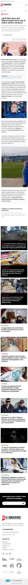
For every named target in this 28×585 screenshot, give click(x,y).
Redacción (4, 541)
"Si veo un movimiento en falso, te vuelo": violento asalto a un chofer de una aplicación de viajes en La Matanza (14, 450)
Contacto (4, 547)
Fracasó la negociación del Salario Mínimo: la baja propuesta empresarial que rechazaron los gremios (11, 388)
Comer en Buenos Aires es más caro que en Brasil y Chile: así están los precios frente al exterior (13, 272)
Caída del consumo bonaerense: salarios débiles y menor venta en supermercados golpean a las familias (13, 358)
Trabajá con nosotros (7, 549)
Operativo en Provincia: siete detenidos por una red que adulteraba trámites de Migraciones (12, 299)
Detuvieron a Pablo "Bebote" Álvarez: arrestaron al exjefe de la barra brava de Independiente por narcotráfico (13, 420)
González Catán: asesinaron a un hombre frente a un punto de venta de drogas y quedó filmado (14, 246)
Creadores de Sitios (17, 583)
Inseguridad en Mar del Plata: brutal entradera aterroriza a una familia (12, 329)
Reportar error (6, 545)
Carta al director (6, 543)
